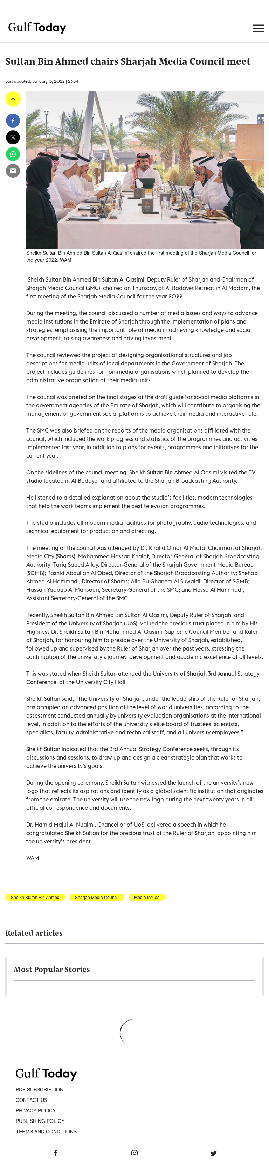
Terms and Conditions (46, 1131)
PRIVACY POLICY (36, 1110)
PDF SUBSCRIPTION (39, 1089)
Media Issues (146, 897)
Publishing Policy (40, 1120)
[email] (13, 171)
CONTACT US (31, 1099)
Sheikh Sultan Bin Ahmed (35, 897)
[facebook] (13, 121)
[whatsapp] (13, 154)
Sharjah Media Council (97, 897)
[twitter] (13, 137)
